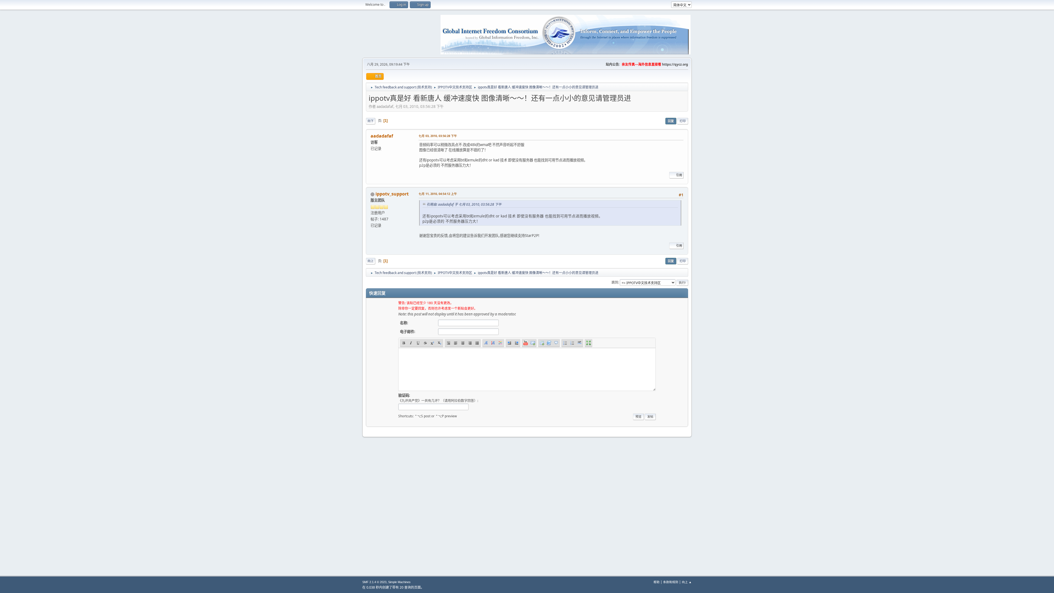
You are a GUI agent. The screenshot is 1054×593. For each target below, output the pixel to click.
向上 (371, 261)
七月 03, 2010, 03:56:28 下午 (438, 136)
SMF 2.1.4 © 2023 (374, 582)
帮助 (657, 582)
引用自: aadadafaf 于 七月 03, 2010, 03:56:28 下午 (464, 204)
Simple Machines (399, 582)
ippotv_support (392, 194)
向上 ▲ (687, 582)
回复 (671, 121)
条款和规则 (670, 582)
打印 (683, 121)
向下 (371, 121)
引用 (679, 175)
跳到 (615, 282)
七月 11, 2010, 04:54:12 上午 (438, 194)
